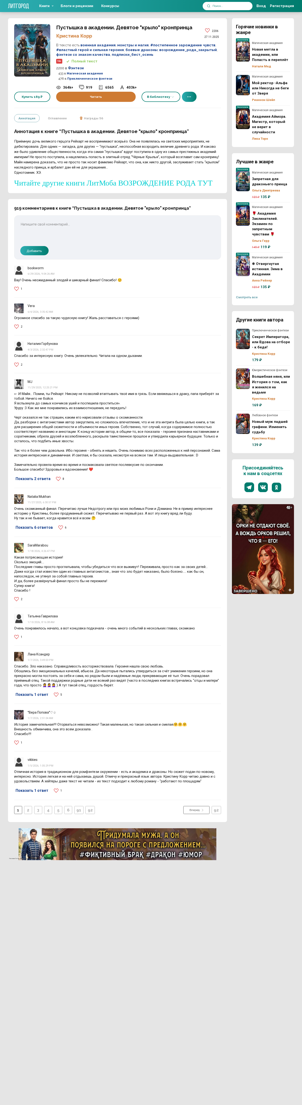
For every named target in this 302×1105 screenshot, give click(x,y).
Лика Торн (260, 138)
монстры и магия (133, 45)
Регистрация (282, 6)
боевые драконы (142, 50)
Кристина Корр (74, 36)
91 (78, 810)
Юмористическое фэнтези (269, 370)
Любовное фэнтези (265, 415)
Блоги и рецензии (77, 6)
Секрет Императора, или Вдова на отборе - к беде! (243, 339)
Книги (44, 6)
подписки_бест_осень (132, 54)
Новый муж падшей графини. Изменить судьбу (243, 424)
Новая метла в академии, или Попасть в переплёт (243, 51)
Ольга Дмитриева (266, 190)
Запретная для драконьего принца (243, 181)
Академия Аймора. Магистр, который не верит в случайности (243, 118)
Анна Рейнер (262, 280)
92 (90, 810)
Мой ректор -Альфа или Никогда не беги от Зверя (243, 85)
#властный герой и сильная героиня (90, 50)
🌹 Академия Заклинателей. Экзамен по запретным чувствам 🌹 (243, 215)
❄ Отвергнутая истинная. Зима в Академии (243, 266)
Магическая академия (85, 73)
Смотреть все (247, 297)
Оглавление (57, 118)
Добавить (34, 251)
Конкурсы (110, 6)
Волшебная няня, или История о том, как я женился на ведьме (243, 378)
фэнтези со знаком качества (83, 54)
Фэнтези (76, 68)
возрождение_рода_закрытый (188, 50)
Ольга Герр (260, 241)
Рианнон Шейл (263, 100)
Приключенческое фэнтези (89, 78)
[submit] (208, 6)
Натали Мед (261, 66)
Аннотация (26, 118)
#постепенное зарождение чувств (182, 45)
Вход (261, 6)
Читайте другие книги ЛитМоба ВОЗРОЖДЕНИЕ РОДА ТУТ (113, 183)
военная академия (98, 45)
